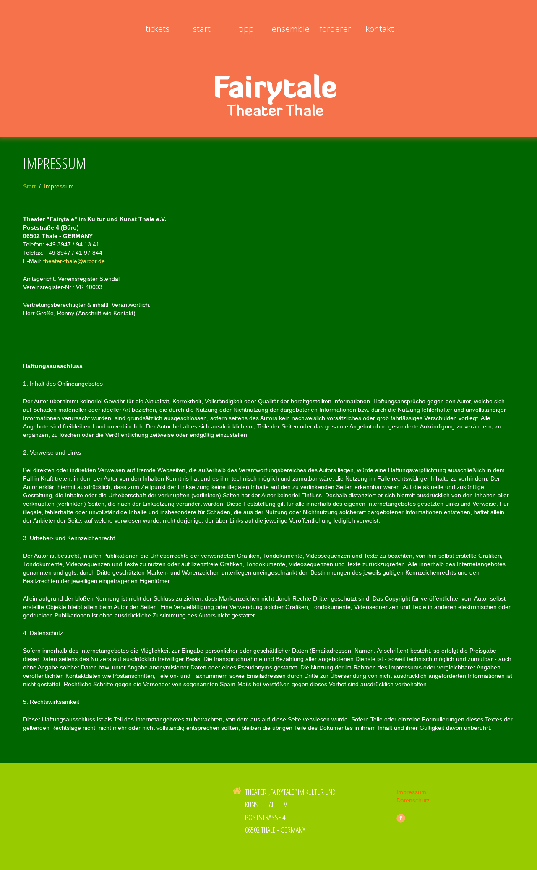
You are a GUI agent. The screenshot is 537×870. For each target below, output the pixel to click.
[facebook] (400, 818)
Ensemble (291, 28)
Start (202, 28)
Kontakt (379, 28)
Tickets (157, 28)
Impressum (411, 792)
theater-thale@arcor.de (74, 261)
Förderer (335, 28)
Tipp (246, 28)
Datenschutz (413, 800)
